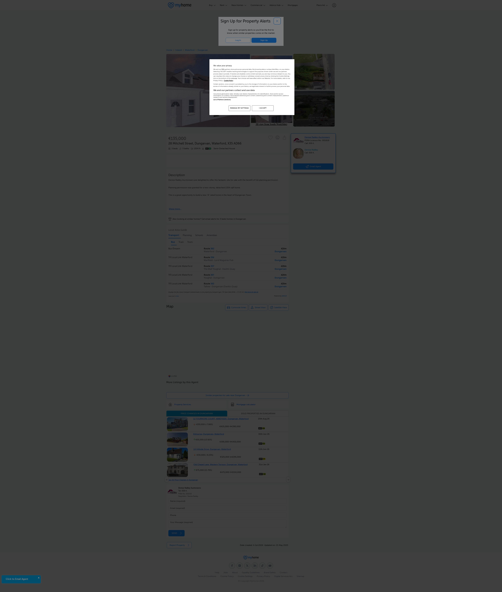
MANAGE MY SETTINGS (239, 108)
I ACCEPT (263, 108)
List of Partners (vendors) (222, 100)
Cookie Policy (228, 80)
